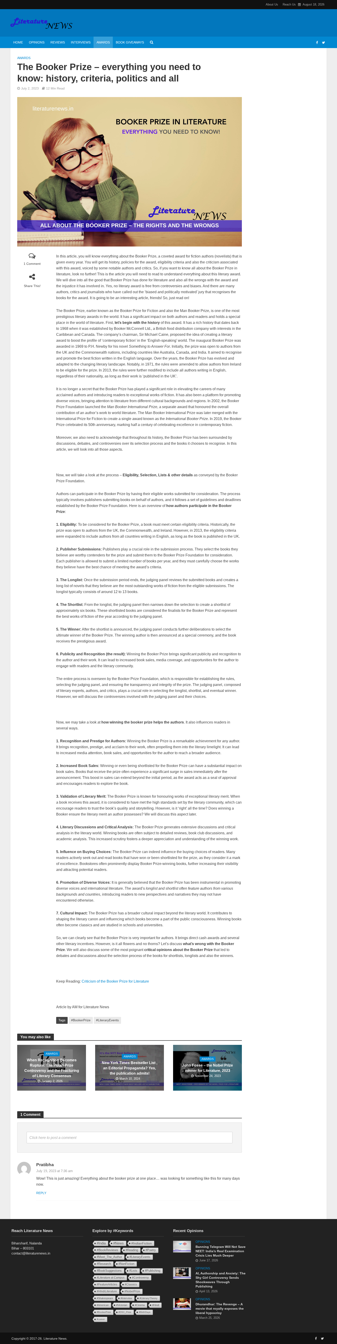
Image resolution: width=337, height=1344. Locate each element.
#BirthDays (144, 1312)
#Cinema (140, 1305)
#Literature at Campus (110, 1277)
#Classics (131, 1284)
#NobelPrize (132, 1291)
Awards (103, 42)
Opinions (36, 42)
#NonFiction (126, 1263)
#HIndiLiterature (107, 1291)
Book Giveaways (130, 42)
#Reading (132, 1250)
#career (101, 1319)
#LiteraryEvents (107, 1020)
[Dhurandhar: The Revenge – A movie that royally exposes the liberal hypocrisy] (182, 1304)
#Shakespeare (105, 1298)
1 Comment (32, 264)
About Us (272, 4)
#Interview (126, 1298)
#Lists (133, 1270)
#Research (104, 1263)
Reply (41, 1193)
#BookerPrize (81, 1020)
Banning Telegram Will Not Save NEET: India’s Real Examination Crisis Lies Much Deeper (221, 1251)
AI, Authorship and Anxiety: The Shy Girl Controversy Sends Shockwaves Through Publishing (221, 1279)
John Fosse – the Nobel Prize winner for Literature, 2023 (207, 1068)
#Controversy (140, 1277)
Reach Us (289, 4)
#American (103, 1305)
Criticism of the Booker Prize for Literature (115, 981)
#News (118, 1243)
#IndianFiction (141, 1243)
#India (101, 1243)
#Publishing (152, 1270)
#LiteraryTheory (148, 1298)
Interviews (81, 42)
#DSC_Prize (125, 1312)
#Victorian (121, 1305)
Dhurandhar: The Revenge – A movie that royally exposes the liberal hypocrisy (220, 1308)
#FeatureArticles (107, 1284)
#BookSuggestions (109, 1270)
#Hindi (155, 1305)
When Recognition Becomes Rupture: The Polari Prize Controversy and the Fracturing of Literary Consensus (51, 1068)
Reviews (57, 42)
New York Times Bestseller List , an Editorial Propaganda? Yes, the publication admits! (129, 1068)
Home (18, 42)
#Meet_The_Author (109, 1257)
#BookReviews (107, 1250)
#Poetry (151, 1250)
